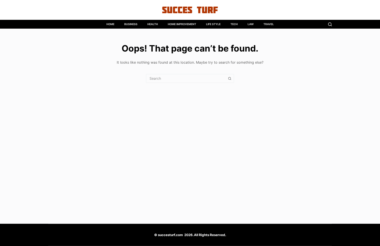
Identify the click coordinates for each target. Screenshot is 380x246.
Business (130, 24)
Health (152, 24)
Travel (268, 24)
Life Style (213, 24)
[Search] (330, 24)
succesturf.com (170, 235)
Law (251, 24)
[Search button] (229, 78)
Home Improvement (182, 24)
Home (110, 24)
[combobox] (185, 78)
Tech (234, 24)
